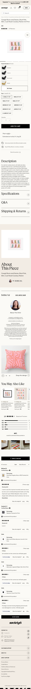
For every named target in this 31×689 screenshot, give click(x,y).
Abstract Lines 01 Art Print (13, 593)
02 (9, 61)
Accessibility (4, 674)
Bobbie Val (18, 281)
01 (2, 375)
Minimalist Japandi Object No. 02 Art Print (18, 567)
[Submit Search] (3, 13)
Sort (16, 464)
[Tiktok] (28, 637)
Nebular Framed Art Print (13, 513)
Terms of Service (5, 669)
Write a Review (19, 459)
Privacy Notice (4, 662)
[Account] (11, 8)
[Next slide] (28, 287)
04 (22, 61)
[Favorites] (15, 8)
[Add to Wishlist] (4, 390)
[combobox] (15, 13)
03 (15, 61)
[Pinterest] (28, 634)
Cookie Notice (4, 664)
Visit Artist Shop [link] (20, 295)
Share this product (14, 152)
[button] (8, 29)
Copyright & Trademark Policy (8, 671)
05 (28, 61)
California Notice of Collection (8, 666)
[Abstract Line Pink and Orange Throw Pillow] (15, 359)
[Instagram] (28, 631)
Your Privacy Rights (5, 676)
